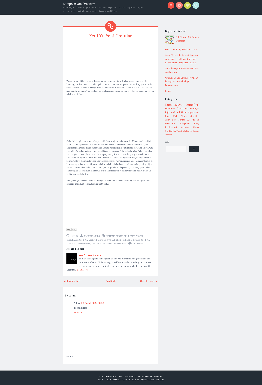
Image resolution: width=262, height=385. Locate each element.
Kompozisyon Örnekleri (79, 4)
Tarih (167, 119)
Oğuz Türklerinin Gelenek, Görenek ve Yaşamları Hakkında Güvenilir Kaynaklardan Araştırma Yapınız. (181, 59)
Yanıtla (78, 312)
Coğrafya (185, 127)
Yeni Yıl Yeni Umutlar (110, 36)
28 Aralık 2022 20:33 (92, 303)
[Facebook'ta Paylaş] (75, 229)
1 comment (139, 243)
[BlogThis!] (70, 229)
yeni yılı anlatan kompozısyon (108, 243)
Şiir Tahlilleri (178, 131)
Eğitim (169, 112)
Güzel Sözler (172, 116)
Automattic (114, 379)
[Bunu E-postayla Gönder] (67, 229)
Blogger (158, 376)
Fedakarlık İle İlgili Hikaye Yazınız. (181, 49)
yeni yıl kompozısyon (128, 239)
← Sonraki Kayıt (72, 281)
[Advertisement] (110, 60)
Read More (82, 269)
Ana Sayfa (110, 281)
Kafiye (168, 90)
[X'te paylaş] (73, 229)
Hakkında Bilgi (92, 236)
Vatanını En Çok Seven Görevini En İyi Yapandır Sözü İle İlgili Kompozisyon (181, 81)
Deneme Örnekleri (116, 236)
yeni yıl (83, 239)
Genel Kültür (180, 112)
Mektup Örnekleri (190, 116)
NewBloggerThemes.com (152, 379)
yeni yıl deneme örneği (102, 239)
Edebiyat (194, 108)
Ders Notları (178, 119)
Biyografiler (193, 112)
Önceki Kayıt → (149, 281)
